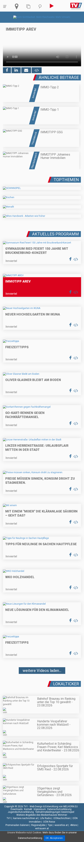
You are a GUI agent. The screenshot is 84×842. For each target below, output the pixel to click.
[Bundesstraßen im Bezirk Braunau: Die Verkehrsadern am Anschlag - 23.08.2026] (42, 682)
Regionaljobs (38, 825)
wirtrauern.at (42, 828)
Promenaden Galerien (17, 825)
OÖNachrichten (61, 818)
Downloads (17, 809)
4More (73, 825)
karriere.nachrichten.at (25, 818)
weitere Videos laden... (42, 670)
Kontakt (28, 809)
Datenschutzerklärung (59, 809)
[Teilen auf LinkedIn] (16, 70)
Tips (50, 825)
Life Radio (45, 818)
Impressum (40, 809)
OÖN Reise (49, 821)
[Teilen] (26, 70)
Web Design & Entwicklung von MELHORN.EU (54, 806)
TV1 (9, 818)
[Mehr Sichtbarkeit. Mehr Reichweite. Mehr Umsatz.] (42, 17)
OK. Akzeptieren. (54, 838)
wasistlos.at (61, 825)
